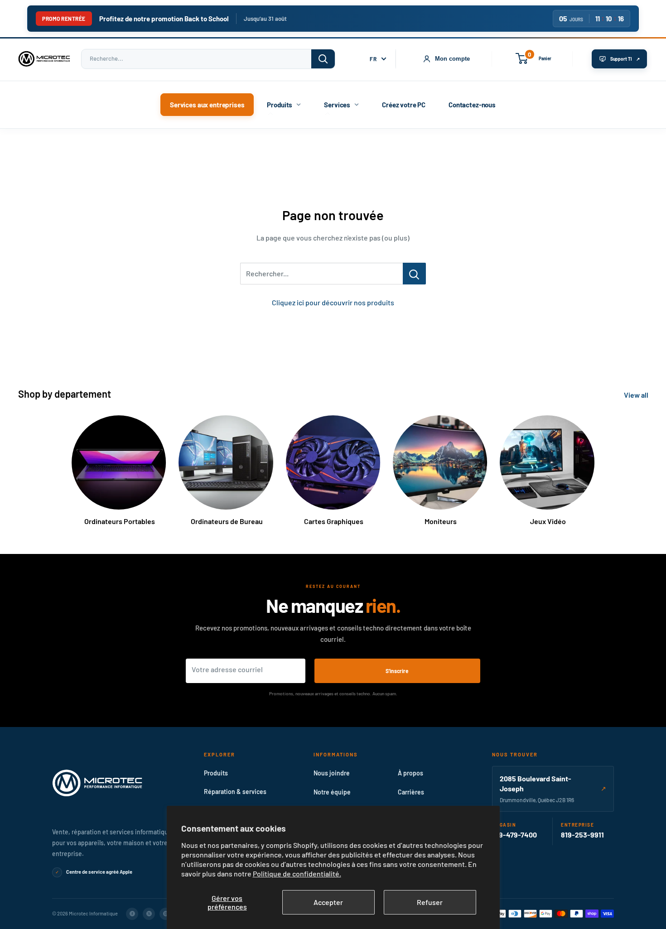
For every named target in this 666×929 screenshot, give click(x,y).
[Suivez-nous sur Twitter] (149, 914)
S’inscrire (397, 671)
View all (637, 394)
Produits (279, 105)
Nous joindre (332, 773)
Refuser (430, 902)
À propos (410, 773)
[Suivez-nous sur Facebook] (132, 914)
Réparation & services (235, 791)
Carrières (411, 792)
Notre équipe (332, 792)
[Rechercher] (323, 58)
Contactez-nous (472, 105)
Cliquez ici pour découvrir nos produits (333, 302)
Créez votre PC (403, 105)
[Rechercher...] (414, 273)
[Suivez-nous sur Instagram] (165, 914)
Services (337, 105)
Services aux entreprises (207, 105)
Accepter (328, 902)
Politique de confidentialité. (297, 873)
